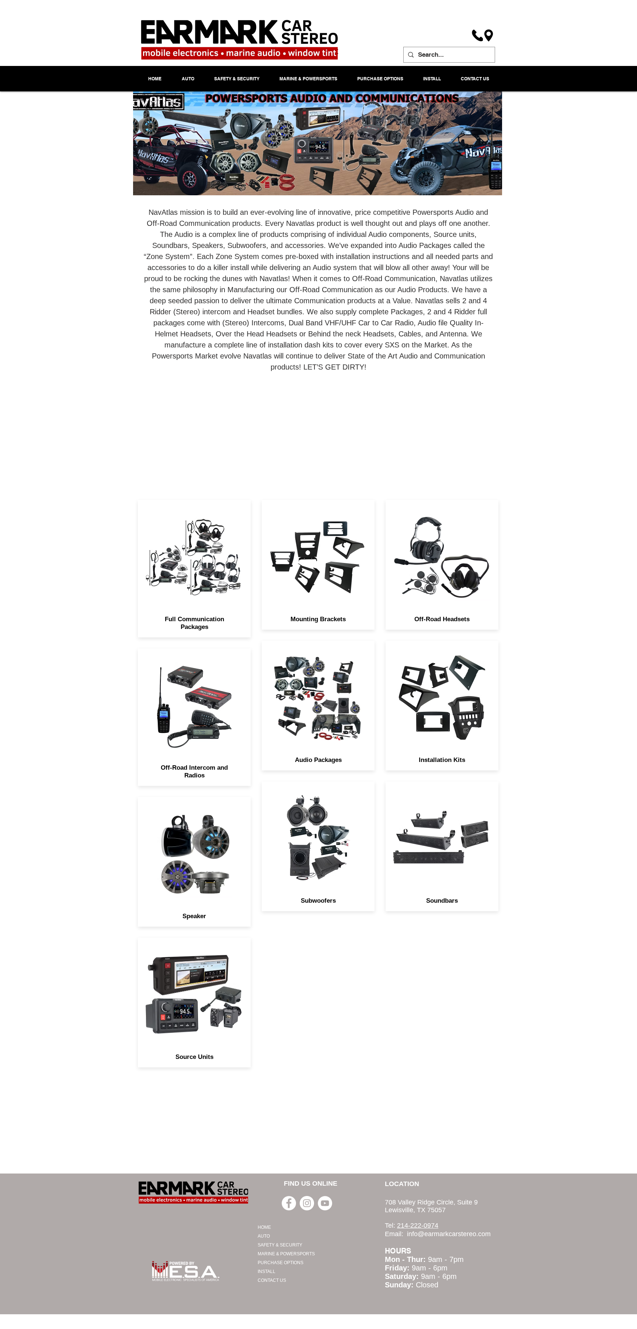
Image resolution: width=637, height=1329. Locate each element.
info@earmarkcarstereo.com (449, 1234)
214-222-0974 (417, 1225)
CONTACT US (272, 1280)
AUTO (264, 1236)
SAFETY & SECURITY (280, 1245)
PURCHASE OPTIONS (280, 1262)
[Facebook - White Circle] (289, 1203)
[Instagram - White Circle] (307, 1203)
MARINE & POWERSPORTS (286, 1253)
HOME (264, 1227)
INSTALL (266, 1271)
